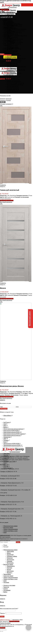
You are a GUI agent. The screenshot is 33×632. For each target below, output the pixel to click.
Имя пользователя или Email (9, 608)
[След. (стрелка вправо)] (2, 631)
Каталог (2, 16)
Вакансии (3, 76)
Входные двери (8, 527)
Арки (5, 532)
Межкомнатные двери (10, 526)
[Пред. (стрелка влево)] (0, 631)
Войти (5, 592)
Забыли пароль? (5, 619)
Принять (2, 628)
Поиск (2, 54)
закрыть (2, 400)
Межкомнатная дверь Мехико (12, 386)
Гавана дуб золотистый (9, 190)
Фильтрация (4, 408)
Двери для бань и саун (10, 531)
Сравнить (3, 185)
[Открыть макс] (28, 627)
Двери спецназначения (10, 529)
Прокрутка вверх (5, 623)
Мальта (3, 288)
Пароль (3, 613)
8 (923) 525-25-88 (7, 17)
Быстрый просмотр (6, 202)
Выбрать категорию (6, 15)
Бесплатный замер (29, 318)
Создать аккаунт (14, 621)
